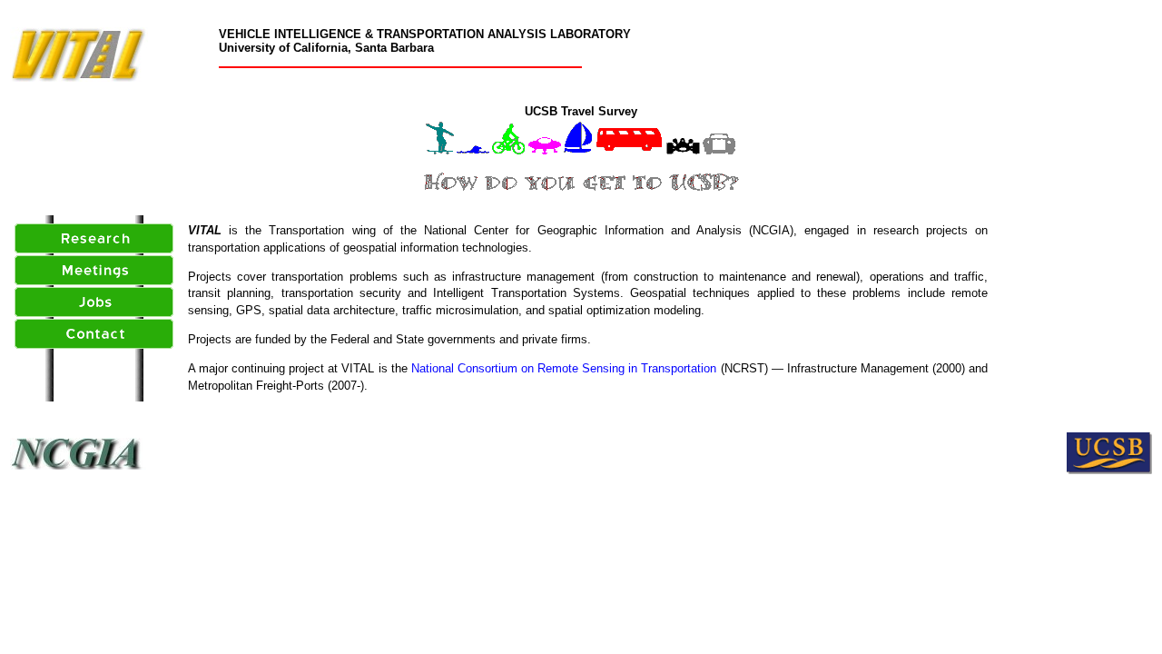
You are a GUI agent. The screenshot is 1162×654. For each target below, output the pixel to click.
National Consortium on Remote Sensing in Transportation (564, 368)
